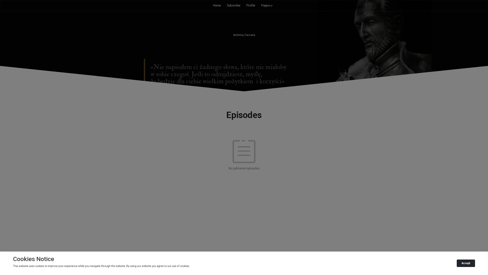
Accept (466, 263)
